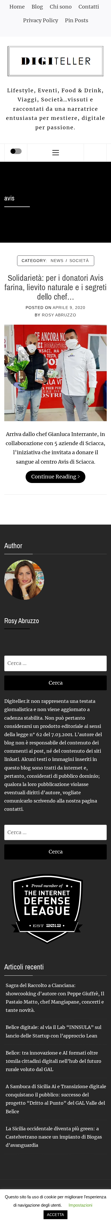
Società (79, 260)
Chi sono (61, 6)
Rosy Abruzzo (59, 315)
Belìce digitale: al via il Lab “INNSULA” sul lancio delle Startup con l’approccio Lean (53, 1031)
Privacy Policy (40, 20)
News (57, 260)
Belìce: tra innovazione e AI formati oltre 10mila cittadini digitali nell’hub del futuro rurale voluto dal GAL (53, 1061)
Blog (37, 6)
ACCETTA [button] (55, 1215)
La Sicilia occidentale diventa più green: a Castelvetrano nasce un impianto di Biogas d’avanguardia (54, 1137)
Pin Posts (76, 20)
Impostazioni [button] (80, 1205)
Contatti (89, 6)
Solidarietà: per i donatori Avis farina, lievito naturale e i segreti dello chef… (56, 287)
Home (17, 6)
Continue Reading (53, 476)
